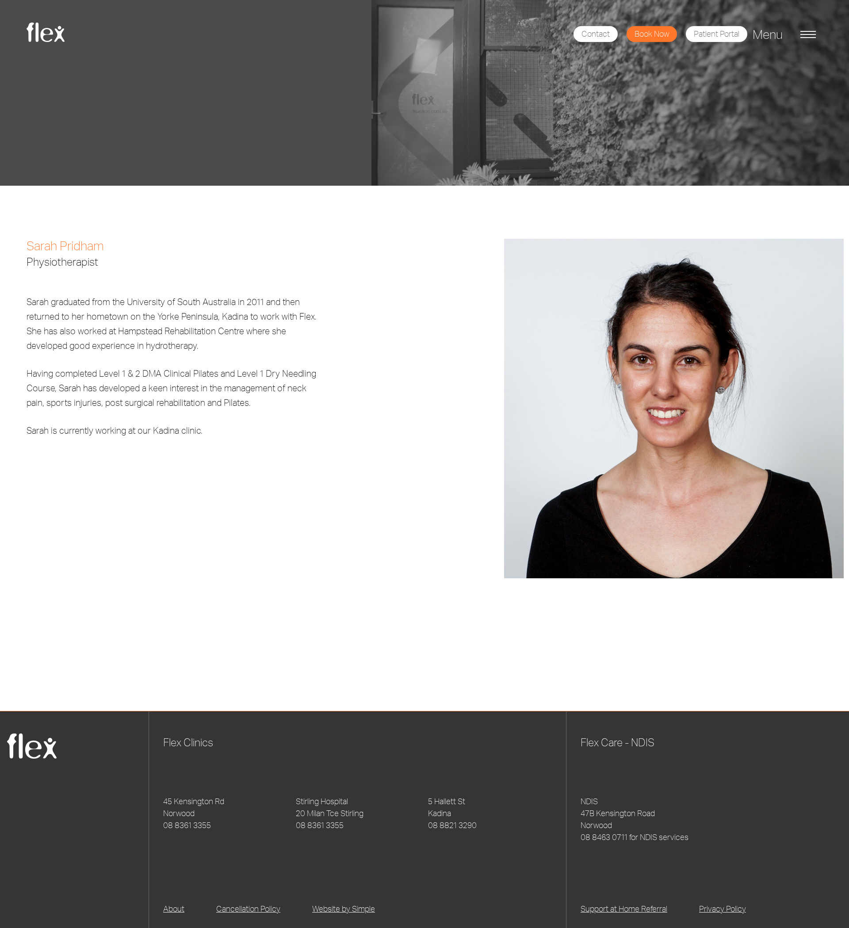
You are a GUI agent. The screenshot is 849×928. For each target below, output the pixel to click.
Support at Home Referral (624, 908)
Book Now (652, 33)
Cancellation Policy (248, 908)
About (173, 908)
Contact (595, 33)
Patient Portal (716, 33)
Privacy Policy (722, 908)
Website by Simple (343, 908)
